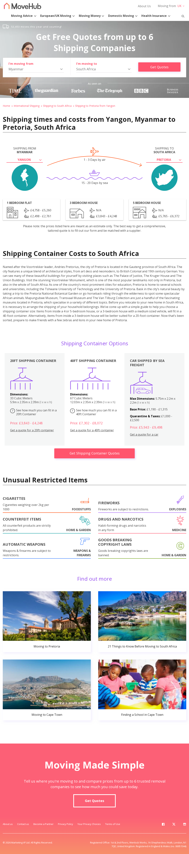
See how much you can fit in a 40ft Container (94, 412)
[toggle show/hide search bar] (181, 15)
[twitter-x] (174, 825)
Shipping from (24, 150)
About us (8, 824)
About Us (144, 6)
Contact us (23, 824)
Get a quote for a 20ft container (32, 430)
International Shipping (26, 106)
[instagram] (184, 825)
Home (6, 106)
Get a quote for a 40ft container (92, 430)
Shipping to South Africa (57, 106)
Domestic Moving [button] (121, 16)
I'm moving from (20, 64)
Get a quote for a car (144, 435)
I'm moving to (86, 64)
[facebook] (163, 825)
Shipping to (164, 150)
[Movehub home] (22, 6)
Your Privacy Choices (89, 824)
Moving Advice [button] (22, 16)
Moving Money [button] (90, 16)
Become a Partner (43, 824)
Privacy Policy (65, 824)
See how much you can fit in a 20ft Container (34, 412)
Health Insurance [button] (154, 16)
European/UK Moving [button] (55, 16)
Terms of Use (112, 824)
